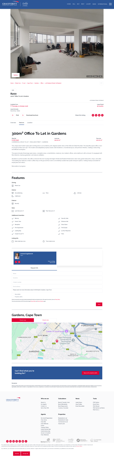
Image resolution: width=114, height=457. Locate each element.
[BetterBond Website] (45, 440)
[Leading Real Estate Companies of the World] (25, 4)
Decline (17, 453)
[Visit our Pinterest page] (23, 441)
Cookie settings (7, 453)
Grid (100, 76)
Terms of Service (40, 301)
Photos (95, 76)
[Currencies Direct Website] (96, 440)
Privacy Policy (57, 299)
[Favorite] (101, 83)
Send (99, 304)
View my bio (52, 262)
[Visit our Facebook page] (7, 441)
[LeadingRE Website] (71, 440)
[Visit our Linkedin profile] (10, 441)
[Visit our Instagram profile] (13, 441)
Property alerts (18, 296)
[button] (15, 42)
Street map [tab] (23, 320)
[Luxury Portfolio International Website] (59, 440)
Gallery (16, 75)
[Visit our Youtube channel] (20, 441)
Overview (13, 122)
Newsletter (17, 294)
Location (29, 122)
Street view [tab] (45, 320)
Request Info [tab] (34, 268)
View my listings (51, 261)
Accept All (25, 453)
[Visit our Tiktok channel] (26, 441)
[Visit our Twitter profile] (16, 441)
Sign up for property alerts (90, 373)
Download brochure (32, 115)
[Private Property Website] (82, 440)
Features (21, 122)
